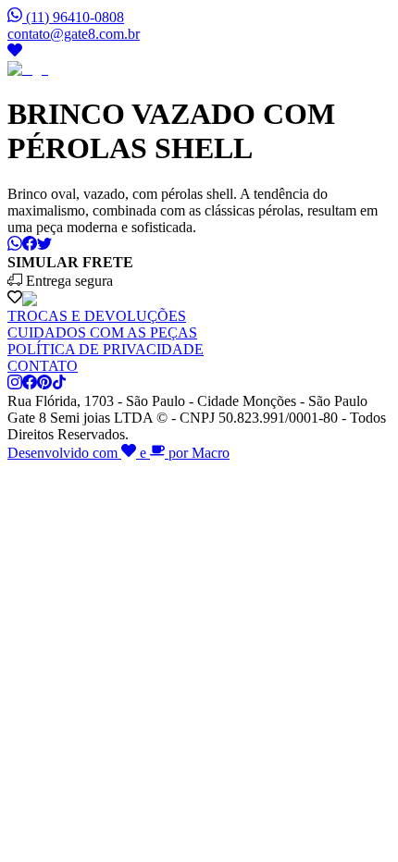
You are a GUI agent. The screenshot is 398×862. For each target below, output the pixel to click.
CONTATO (42, 366)
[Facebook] (29, 384)
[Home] (27, 69)
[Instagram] (14, 384)
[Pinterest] (44, 384)
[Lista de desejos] (14, 52)
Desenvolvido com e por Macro (118, 453)
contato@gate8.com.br (73, 34)
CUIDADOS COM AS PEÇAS (102, 332)
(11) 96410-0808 (75, 17)
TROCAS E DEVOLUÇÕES (96, 316)
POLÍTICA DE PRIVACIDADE (105, 349)
